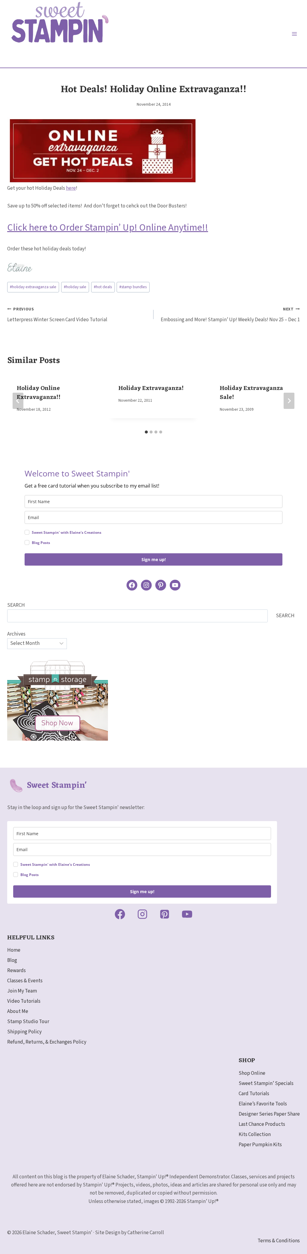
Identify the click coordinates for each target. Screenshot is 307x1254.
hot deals (103, 287)
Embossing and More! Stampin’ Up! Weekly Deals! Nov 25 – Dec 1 (230, 314)
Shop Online (252, 1073)
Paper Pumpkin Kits (260, 1144)
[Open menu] (294, 33)
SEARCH (16, 605)
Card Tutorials (254, 1093)
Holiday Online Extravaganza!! (39, 393)
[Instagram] (142, 914)
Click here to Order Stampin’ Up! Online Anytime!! (107, 227)
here (71, 188)
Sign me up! (154, 559)
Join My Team (22, 991)
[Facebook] (120, 914)
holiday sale (75, 287)
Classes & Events (25, 980)
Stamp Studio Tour (28, 1021)
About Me (17, 1011)
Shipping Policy (24, 1031)
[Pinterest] (164, 914)
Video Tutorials (23, 1001)
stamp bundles (133, 287)
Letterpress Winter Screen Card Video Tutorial (57, 314)
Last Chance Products (262, 1124)
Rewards (16, 970)
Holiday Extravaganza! (151, 388)
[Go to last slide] (18, 401)
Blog (12, 960)
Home (13, 950)
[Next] (289, 401)
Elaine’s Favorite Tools (263, 1103)
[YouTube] (187, 914)
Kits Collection (255, 1134)
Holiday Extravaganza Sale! (251, 393)
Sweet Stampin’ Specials (266, 1083)
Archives (16, 634)
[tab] (146, 432)
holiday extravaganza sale (33, 287)
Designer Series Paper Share (269, 1114)
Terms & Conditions (279, 1240)
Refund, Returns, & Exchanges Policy (46, 1042)
